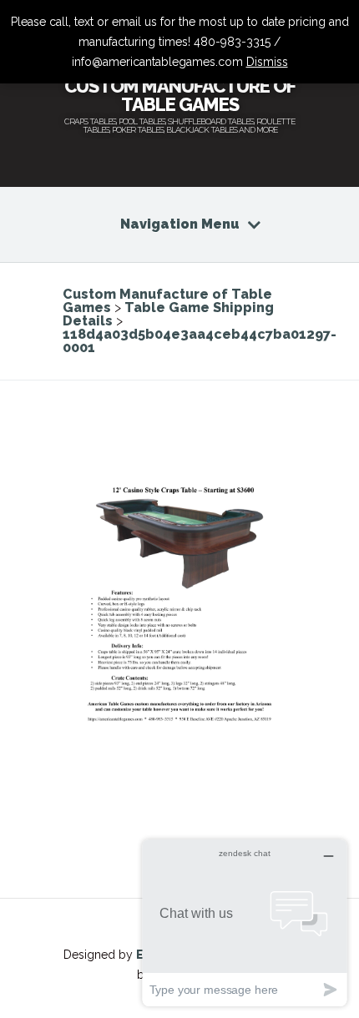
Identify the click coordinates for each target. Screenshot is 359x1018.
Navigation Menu (180, 224)
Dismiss (267, 61)
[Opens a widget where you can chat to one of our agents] (244, 922)
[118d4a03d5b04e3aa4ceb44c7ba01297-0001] (179, 741)
